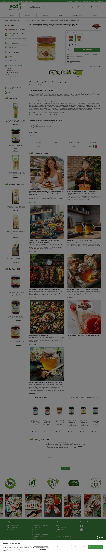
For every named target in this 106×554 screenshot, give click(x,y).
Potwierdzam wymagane (64, 547)
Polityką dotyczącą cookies (41, 546)
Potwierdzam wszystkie (95, 547)
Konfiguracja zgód (80, 547)
